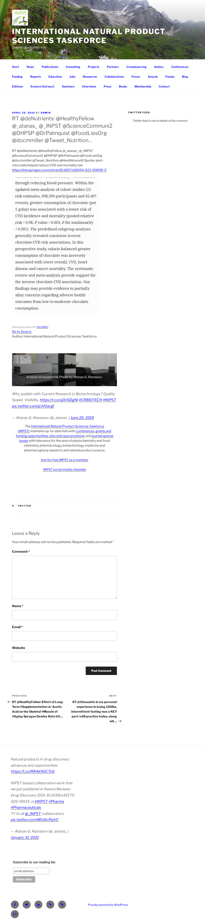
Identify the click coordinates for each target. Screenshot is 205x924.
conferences (85, 431)
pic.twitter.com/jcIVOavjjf (33, 406)
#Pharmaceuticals (26, 807)
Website (18, 648)
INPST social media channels (64, 469)
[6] (37, 382)
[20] (96, 382)
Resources (90, 76)
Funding (17, 76)
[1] (16, 382)
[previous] (17, 370)
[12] (62, 382)
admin (46, 112)
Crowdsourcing (136, 66)
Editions (17, 86)
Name (17, 606)
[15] (75, 382)
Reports (35, 76)
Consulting (73, 66)
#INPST (109, 400)
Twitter (24, 505)
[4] (28, 382)
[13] (66, 382)
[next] (112, 370)
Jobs (72, 76)
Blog (185, 76)
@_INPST (33, 814)
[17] (83, 382)
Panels (169, 76)
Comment (21, 551)
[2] (20, 382)
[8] (45, 382)
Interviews (89, 86)
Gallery (159, 66)
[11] (58, 382)
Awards (153, 76)
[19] (91, 382)
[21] (100, 382)
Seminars (68, 86)
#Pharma (56, 801)
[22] (104, 382)
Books (123, 86)
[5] (33, 382)
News (30, 66)
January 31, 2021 (25, 837)
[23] (108, 382)
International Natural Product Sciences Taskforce (89, 36)
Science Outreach (42, 86)
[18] (87, 382)
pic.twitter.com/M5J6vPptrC (35, 820)
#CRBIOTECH (90, 400)
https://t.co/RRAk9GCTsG (32, 771)
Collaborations (114, 76)
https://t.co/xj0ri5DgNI (59, 400)
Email (17, 627)
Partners (113, 66)
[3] (24, 382)
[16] (79, 382)
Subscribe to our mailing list (34, 862)
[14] (70, 382)
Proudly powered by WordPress (108, 904)
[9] (49, 382)
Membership (143, 86)
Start (15, 66)
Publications (50, 66)
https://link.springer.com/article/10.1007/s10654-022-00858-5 (59, 170)
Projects (93, 66)
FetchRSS (42, 326)
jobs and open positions (66, 436)
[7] (41, 382)
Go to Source (21, 331)
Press (107, 86)
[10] (54, 382)
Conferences (179, 66)
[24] (113, 382)
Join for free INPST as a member (64, 460)
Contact (164, 86)
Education (55, 76)
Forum (136, 76)
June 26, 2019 (82, 418)
